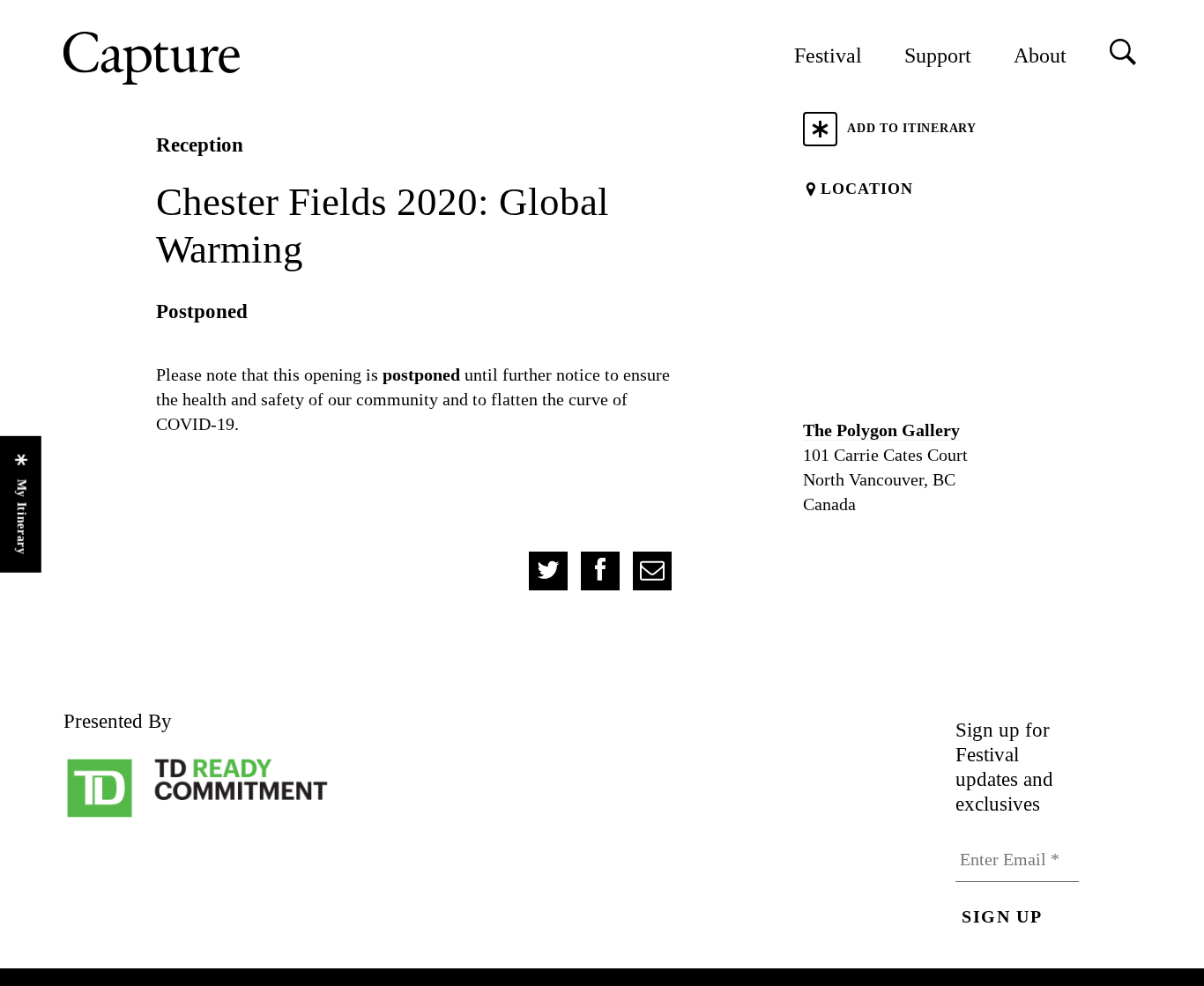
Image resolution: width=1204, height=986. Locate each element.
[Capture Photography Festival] (208, 58)
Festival (828, 55)
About (1040, 55)
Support (937, 55)
